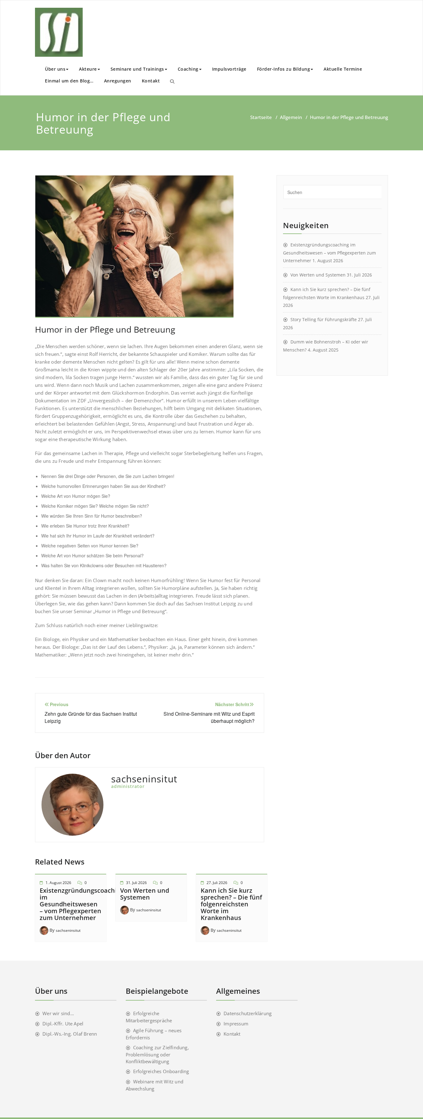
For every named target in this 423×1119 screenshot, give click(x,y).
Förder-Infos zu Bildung (283, 69)
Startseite (261, 117)
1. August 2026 (58, 882)
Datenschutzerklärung (248, 1013)
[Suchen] (172, 81)
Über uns (55, 69)
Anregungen (117, 81)
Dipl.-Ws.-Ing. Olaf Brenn (69, 1034)
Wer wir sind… (58, 1013)
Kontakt (151, 81)
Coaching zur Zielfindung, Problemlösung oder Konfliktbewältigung (157, 1054)
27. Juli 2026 (217, 882)
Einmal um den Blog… (69, 81)
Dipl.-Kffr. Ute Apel (62, 1023)
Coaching (188, 69)
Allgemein (291, 117)
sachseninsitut (68, 930)
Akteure (88, 69)
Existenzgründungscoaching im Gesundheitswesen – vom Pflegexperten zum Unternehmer (82, 904)
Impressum (236, 1023)
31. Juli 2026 (136, 882)
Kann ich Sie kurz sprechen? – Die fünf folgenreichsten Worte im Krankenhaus (231, 904)
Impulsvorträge (229, 69)
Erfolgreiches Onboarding (161, 1071)
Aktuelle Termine (343, 69)
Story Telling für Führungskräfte (323, 319)
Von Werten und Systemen (144, 893)
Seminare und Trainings (137, 69)
